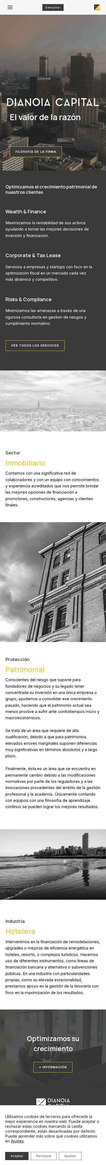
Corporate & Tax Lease (33, 255)
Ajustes (17, 1141)
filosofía (53, 800)
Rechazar (43, 1156)
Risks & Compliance (28, 299)
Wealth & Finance (25, 211)
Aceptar (17, 1156)
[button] (35, 345)
